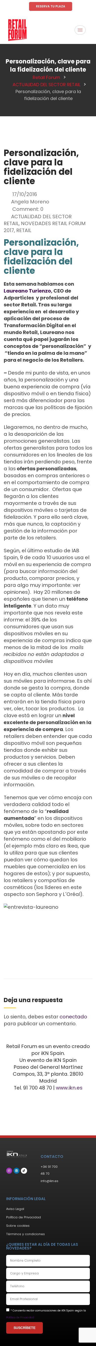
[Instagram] (9, 1171)
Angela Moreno (30, 201)
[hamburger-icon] (80, 30)
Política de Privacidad (20, 1317)
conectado (73, 1016)
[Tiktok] (24, 1171)
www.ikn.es (69, 1087)
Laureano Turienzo (27, 290)
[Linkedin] (16, 1171)
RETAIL (23, 230)
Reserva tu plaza (50, 6)
